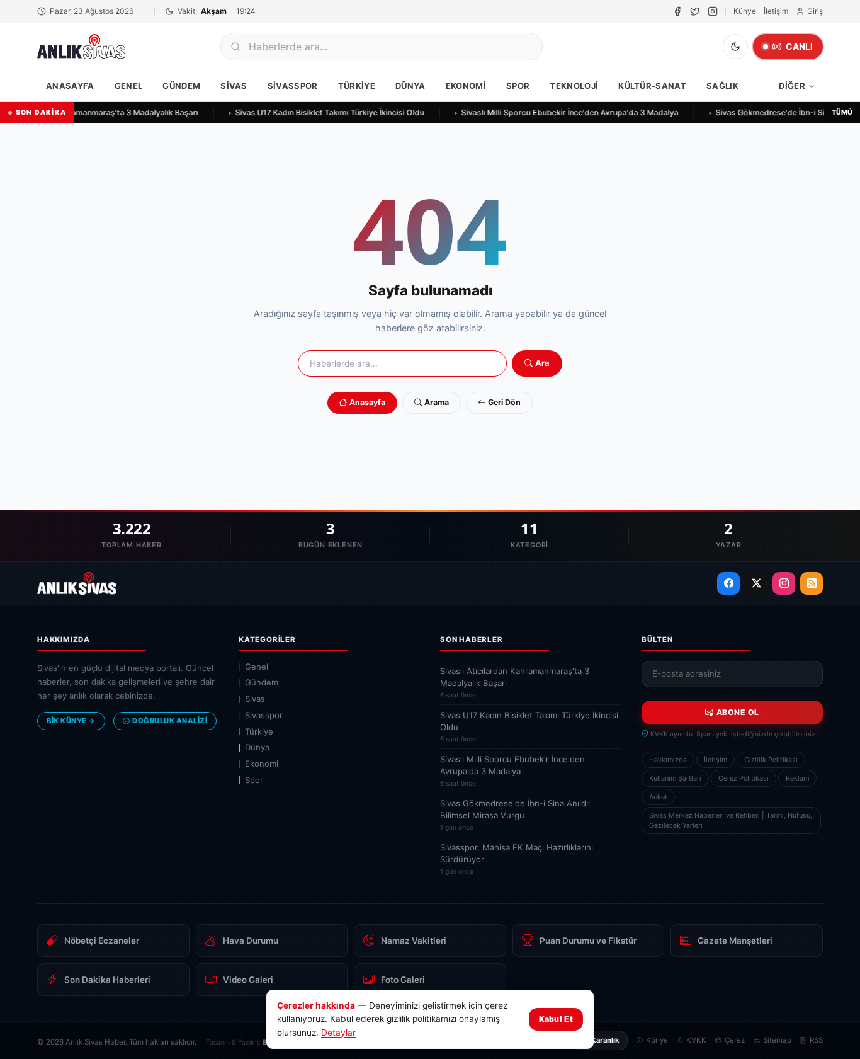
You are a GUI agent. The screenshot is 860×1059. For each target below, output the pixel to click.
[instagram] (713, 11)
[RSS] (811, 583)
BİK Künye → (71, 720)
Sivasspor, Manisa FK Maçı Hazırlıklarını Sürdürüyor (516, 859)
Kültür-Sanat (652, 86)
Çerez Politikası (743, 778)
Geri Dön (504, 402)
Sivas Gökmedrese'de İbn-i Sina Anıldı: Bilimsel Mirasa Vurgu (515, 815)
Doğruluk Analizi (169, 720)
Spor (517, 86)
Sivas (233, 86)
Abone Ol (737, 712)
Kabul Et (556, 1019)
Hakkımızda (668, 759)
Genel (129, 86)
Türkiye (356, 86)
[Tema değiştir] (735, 46)
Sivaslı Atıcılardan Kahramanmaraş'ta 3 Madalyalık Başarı (514, 682)
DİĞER (792, 86)
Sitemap (777, 1040)
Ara (542, 363)
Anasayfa (70, 86)
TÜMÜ (842, 112)
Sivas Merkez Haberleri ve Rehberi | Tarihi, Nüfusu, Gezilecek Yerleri (730, 820)
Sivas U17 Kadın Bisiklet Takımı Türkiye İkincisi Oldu (326, 112)
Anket (658, 797)
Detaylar (338, 1033)
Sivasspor (293, 86)
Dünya (410, 86)
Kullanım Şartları (675, 778)
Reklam (797, 778)
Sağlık (722, 86)
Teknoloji (574, 86)
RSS (816, 1040)
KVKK (696, 1040)
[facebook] (677, 11)
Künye (744, 11)
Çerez (735, 1040)
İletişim (776, 11)
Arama (436, 402)
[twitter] (695, 11)
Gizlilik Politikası (771, 759)
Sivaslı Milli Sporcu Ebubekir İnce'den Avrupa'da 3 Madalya (566, 112)
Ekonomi (466, 86)
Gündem (181, 86)
